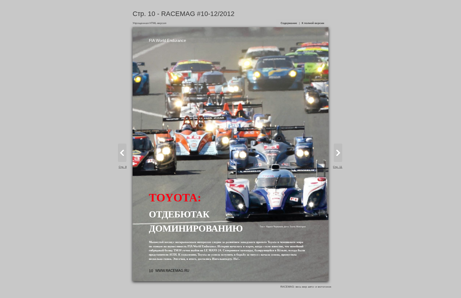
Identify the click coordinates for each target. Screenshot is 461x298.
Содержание (289, 23)
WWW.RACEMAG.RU (172, 271)
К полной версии (313, 23)
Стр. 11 (337, 166)
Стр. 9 (123, 166)
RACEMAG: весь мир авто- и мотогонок (305, 286)
